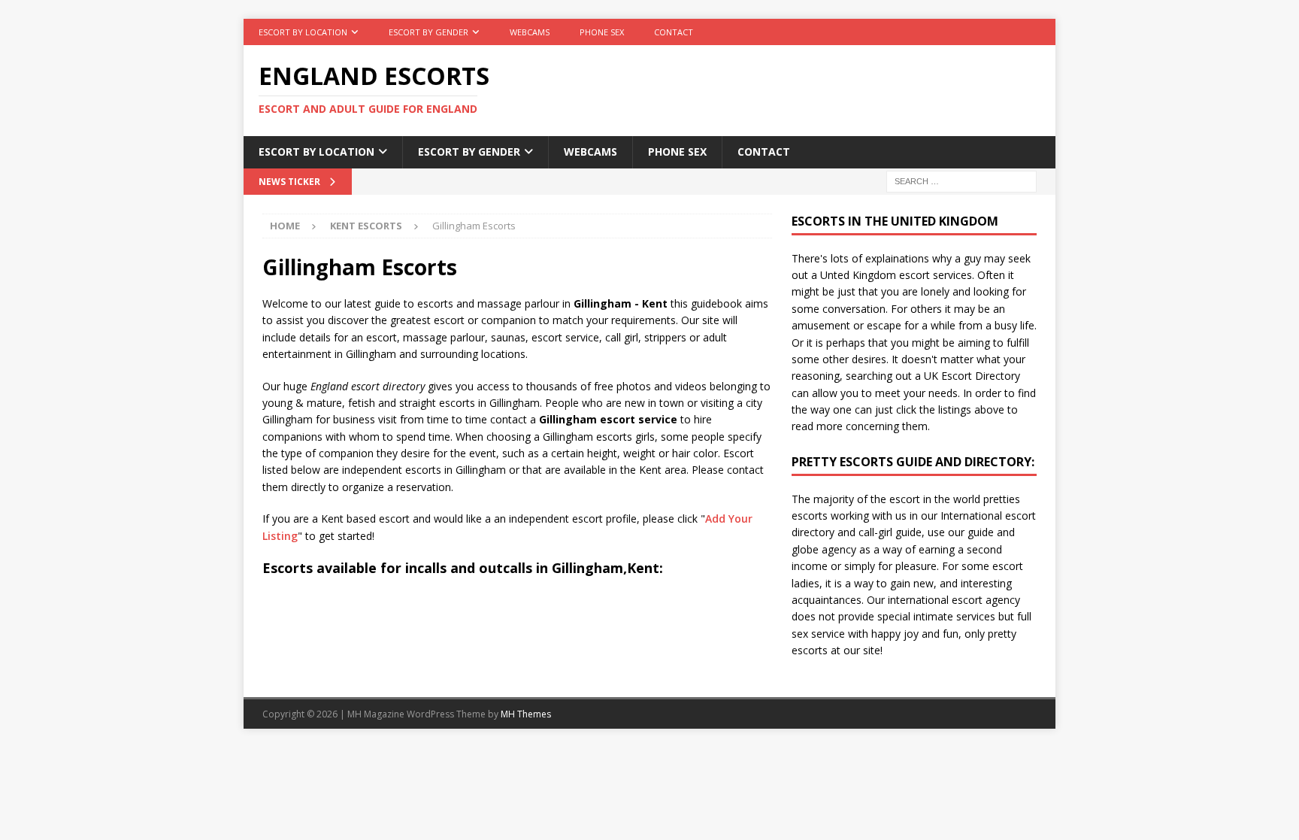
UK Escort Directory (972, 375)
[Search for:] (961, 180)
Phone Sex (602, 32)
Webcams (530, 32)
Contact (673, 32)
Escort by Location (303, 32)
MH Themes (526, 714)
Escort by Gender (428, 32)
